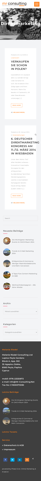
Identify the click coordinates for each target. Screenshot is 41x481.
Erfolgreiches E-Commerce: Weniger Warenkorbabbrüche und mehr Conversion (24, 263)
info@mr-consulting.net (22, 382)
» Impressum (8, 449)
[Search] (36, 134)
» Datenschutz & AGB (13, 445)
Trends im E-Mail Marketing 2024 (24, 411)
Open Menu (36, 4)
